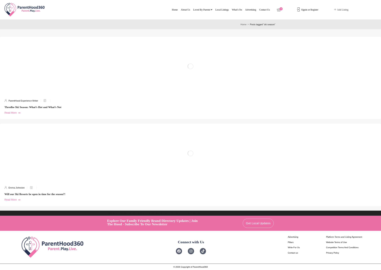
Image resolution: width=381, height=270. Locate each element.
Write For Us (294, 247)
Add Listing (342, 9)
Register (314, 9)
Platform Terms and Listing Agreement (344, 237)
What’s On (237, 9)
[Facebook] (179, 251)
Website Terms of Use (336, 242)
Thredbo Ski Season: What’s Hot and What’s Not (32, 107)
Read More (10, 112)
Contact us (264, 9)
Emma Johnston (16, 187)
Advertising (250, 9)
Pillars (290, 242)
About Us (185, 9)
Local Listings (222, 9)
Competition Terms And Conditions (342, 247)
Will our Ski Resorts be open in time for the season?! (34, 194)
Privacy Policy (332, 253)
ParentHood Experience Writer (23, 100)
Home (175, 9)
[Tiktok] (203, 251)
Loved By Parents (202, 9)
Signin (304, 9)
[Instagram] (191, 251)
